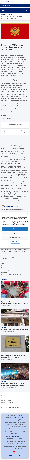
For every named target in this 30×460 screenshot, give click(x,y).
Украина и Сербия (5, 175)
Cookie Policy (14, 241)
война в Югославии (14, 180)
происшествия (15, 192)
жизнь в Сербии (12, 183)
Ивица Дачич (14, 153)
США (23, 167)
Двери (7, 153)
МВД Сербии (24, 157)
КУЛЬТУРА (5, 279)
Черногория (8, 118)
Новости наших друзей (11, 206)
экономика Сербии (13, 201)
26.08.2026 (3, 331)
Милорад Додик (6, 159)
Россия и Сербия (11, 167)
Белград (12, 149)
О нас (2, 263)
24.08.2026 (3, 359)
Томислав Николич (23, 172)
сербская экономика (10, 196)
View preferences (15, 237)
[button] (27, 214)
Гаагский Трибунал (18, 151)
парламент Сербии (6, 188)
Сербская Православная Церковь (14, 171)
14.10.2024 (3, 52)
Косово (5, 156)
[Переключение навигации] (3, 10)
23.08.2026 (3, 387)
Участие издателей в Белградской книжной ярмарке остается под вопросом (12, 385)
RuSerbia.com (10, 52)
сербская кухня (17, 194)
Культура (3, 299)
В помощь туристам (7, 270)
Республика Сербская (12, 163)
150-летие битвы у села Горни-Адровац (14, 329)
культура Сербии (20, 185)
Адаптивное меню (27, 5)
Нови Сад (8, 161)
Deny (15, 233)
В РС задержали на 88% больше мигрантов (13, 125)
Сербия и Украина (15, 170)
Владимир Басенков (12, 305)
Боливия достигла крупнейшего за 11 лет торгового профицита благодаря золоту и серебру (14, 251)
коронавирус (7, 185)
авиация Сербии (6, 178)
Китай (21, 153)
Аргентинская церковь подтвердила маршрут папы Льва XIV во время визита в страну (14, 211)
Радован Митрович (12, 387)
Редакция (4, 266)
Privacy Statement (15, 243)
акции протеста (17, 178)
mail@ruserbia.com (14, 436)
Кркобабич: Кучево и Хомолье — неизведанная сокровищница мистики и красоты (15, 303)
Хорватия (13, 175)
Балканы (3, 42)
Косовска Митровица (15, 157)
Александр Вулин (5, 145)
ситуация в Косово (11, 199)
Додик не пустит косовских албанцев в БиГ (14, 131)
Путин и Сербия (15, 161)
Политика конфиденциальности (11, 274)
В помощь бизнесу (6, 268)
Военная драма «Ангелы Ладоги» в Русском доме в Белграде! (13, 356)
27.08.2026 (3, 305)
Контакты (4, 272)
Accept (15, 229)
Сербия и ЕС (5, 170)
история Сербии (23, 183)
